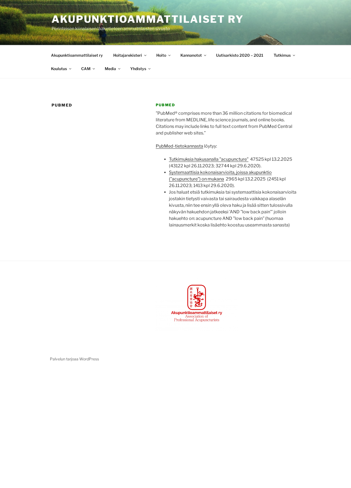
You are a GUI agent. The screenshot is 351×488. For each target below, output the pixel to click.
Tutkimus (282, 55)
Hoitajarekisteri (127, 55)
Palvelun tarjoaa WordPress (74, 359)
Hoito (161, 55)
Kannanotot (191, 55)
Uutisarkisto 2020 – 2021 (239, 55)
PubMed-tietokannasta (179, 146)
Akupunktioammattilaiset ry (148, 19)
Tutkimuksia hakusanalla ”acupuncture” (208, 159)
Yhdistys (138, 68)
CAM (85, 68)
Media (110, 68)
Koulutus (59, 68)
